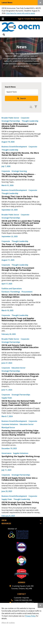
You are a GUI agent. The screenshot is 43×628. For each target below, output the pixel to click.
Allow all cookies (8, 623)
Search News (10, 87)
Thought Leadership (30, 121)
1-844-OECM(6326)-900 (23, 600)
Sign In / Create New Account (30, 19)
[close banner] (40, 2)
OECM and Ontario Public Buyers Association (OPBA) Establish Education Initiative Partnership (20, 347)
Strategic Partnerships (11, 121)
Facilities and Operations (12, 288)
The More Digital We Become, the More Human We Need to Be (20, 154)
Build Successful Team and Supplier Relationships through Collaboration (19, 319)
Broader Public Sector (10, 118)
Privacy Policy (30, 616)
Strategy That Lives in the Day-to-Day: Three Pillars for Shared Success (20, 197)
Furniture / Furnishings (11, 292)
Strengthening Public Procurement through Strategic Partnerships (18, 269)
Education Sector (18, 368)
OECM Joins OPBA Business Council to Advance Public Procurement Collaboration (19, 126)
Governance (6, 453)
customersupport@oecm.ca (23, 603)
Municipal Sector (8, 427)
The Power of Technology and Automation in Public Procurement (18, 245)
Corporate (25, 118)
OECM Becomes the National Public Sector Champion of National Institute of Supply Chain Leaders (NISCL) (21, 403)
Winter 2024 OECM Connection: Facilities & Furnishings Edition (21, 295)
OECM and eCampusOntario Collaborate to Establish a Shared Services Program (20, 375)
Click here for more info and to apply (20, 13)
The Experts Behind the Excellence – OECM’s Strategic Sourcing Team (18, 175)
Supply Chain (7, 398)
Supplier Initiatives (20, 453)
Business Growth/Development (14, 146)
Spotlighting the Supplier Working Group (21, 456)
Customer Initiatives (10, 424)
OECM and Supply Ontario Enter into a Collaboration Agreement (19, 479)
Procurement (27, 292)
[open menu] (3, 18)
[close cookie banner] (40, 605)
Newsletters (35, 58)
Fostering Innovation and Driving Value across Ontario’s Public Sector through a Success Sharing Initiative (20, 432)
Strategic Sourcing (19, 171)
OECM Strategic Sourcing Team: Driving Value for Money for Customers (20, 503)
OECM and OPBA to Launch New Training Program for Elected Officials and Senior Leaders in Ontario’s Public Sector (21, 223)
